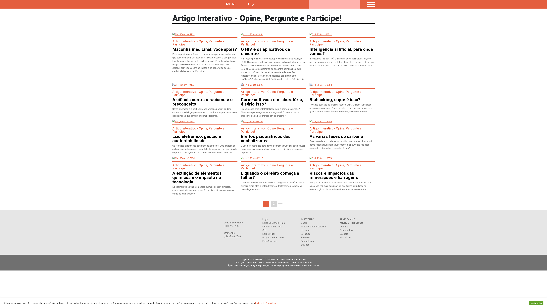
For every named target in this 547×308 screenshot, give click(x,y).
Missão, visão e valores (313, 226)
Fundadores (307, 241)
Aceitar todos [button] (536, 303)
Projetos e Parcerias (273, 237)
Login (251, 4)
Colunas (344, 226)
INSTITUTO (307, 219)
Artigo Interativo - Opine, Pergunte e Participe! (198, 42)
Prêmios (305, 237)
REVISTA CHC (347, 219)
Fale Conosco (269, 241)
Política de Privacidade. (266, 303)
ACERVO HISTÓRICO (351, 222)
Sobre (304, 222)
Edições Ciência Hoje (273, 222)
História (305, 230)
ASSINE (231, 4)
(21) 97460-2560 (232, 236)
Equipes (305, 244)
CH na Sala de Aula (272, 226)
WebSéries (345, 237)
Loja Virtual (268, 233)
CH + (265, 230)
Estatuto (306, 233)
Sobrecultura (346, 230)
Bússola (344, 233)
